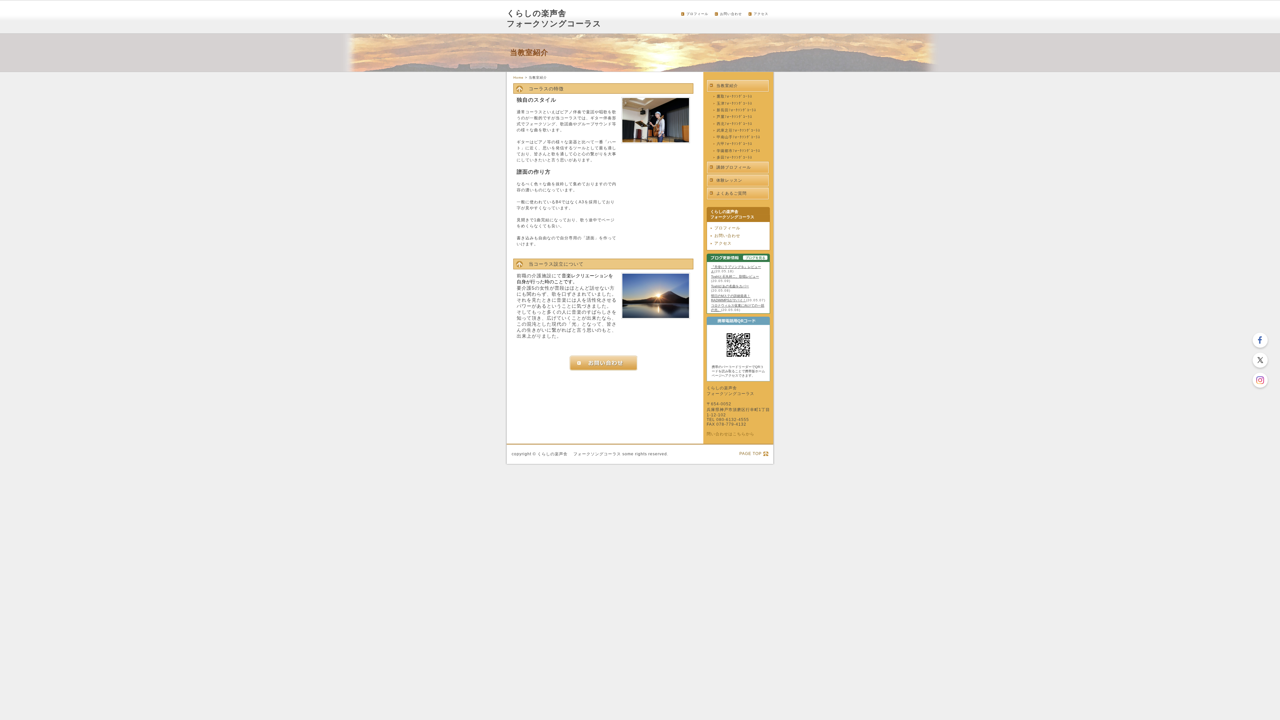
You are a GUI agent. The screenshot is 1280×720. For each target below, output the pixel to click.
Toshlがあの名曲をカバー (730, 286)
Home (518, 77)
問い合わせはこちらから (730, 434)
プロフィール (697, 14)
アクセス (761, 14)
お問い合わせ (731, 14)
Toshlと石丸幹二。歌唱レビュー (735, 276)
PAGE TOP (750, 453)
